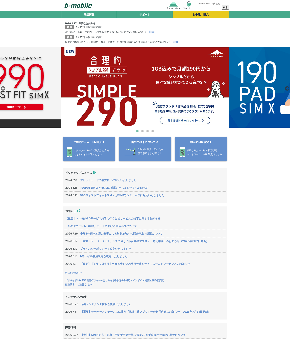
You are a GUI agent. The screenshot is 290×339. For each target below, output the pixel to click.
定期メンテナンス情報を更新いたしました (106, 304)
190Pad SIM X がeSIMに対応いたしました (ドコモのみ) (114, 187)
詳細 (151, 31)
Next (286, 87)
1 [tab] (137, 131)
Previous (2, 87)
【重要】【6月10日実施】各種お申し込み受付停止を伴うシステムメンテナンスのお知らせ (135, 263)
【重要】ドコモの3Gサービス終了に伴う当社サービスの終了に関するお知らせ (112, 218)
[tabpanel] (145, 87)
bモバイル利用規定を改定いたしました (104, 256)
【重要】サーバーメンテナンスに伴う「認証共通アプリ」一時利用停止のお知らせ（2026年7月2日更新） (144, 241)
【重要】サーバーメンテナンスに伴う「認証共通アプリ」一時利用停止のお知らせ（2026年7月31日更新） (146, 311)
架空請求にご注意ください (79, 284)
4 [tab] (152, 131)
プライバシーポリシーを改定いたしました (105, 248)
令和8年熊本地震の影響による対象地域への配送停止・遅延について (121, 233)
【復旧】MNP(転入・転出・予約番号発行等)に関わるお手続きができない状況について (133, 334)
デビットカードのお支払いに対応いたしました (108, 180)
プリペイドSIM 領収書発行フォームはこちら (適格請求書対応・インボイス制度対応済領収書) (114, 280)
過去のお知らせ (73, 272)
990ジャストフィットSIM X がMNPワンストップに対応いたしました (122, 195)
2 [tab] (142, 131)
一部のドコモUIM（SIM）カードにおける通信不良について (101, 226)
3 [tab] (147, 131)
